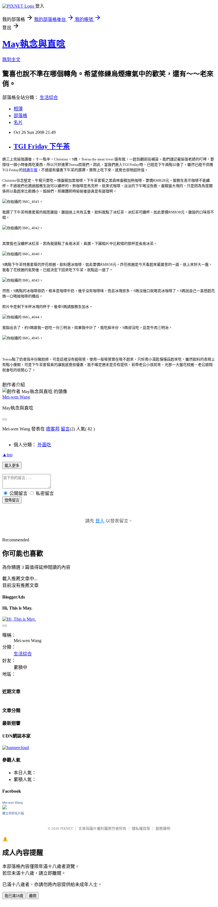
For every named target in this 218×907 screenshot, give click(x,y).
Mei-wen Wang (16, 396)
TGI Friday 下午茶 (42, 146)
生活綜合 (49, 97)
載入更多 (12, 466)
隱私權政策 (141, 828)
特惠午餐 (30, 170)
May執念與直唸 (33, 44)
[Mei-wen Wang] (4, 807)
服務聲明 (163, 828)
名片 (18, 122)
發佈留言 (12, 500)
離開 (32, 896)
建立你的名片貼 (13, 813)
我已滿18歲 (14, 896)
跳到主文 (11, 59)
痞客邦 (53, 428)
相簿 (18, 108)
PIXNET (66, 828)
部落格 (20, 115)
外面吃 (44, 444)
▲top (7, 454)
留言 (65, 428)
